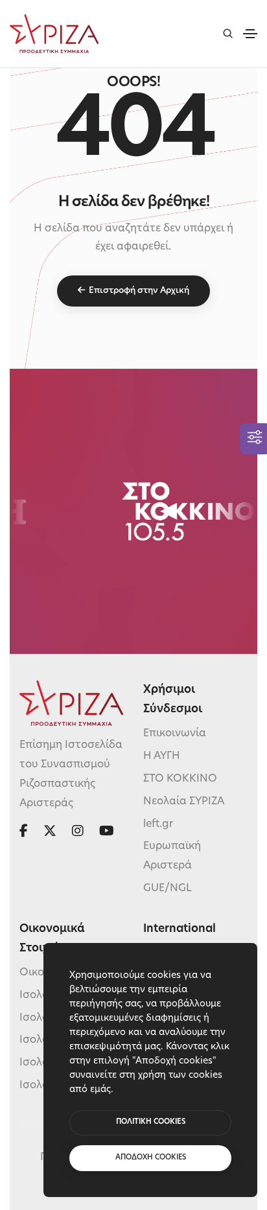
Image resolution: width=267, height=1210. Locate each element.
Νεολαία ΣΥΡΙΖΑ (183, 802)
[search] (227, 33)
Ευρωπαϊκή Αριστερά (172, 856)
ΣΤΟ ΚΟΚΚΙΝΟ (180, 779)
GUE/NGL (167, 888)
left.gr (158, 824)
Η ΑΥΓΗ (161, 756)
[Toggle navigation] (250, 33)
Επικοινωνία (174, 733)
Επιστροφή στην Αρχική (139, 290)
